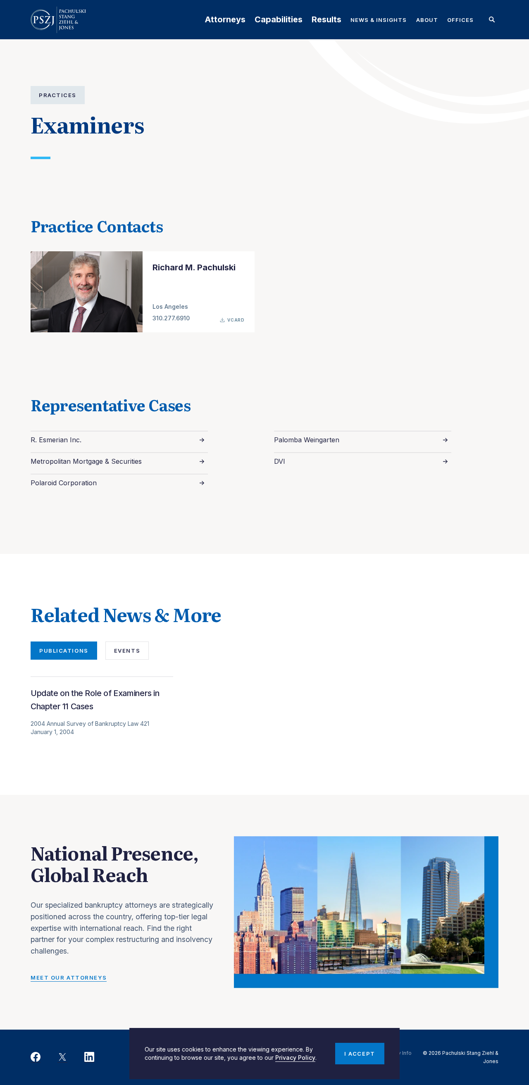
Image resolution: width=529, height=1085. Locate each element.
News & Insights (378, 20)
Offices (460, 20)
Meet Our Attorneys (69, 977)
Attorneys (225, 19)
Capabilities (279, 19)
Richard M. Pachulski (194, 267)
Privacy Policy (295, 1057)
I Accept (359, 1053)
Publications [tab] (63, 650)
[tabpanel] (264, 721)
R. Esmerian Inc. (56, 440)
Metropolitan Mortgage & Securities (86, 461)
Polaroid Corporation (64, 483)
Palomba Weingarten (306, 440)
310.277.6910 (171, 318)
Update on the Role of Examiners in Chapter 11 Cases (95, 699)
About (427, 20)
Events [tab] (127, 650)
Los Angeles (170, 306)
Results (326, 19)
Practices (57, 95)
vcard (236, 319)
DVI (279, 461)
